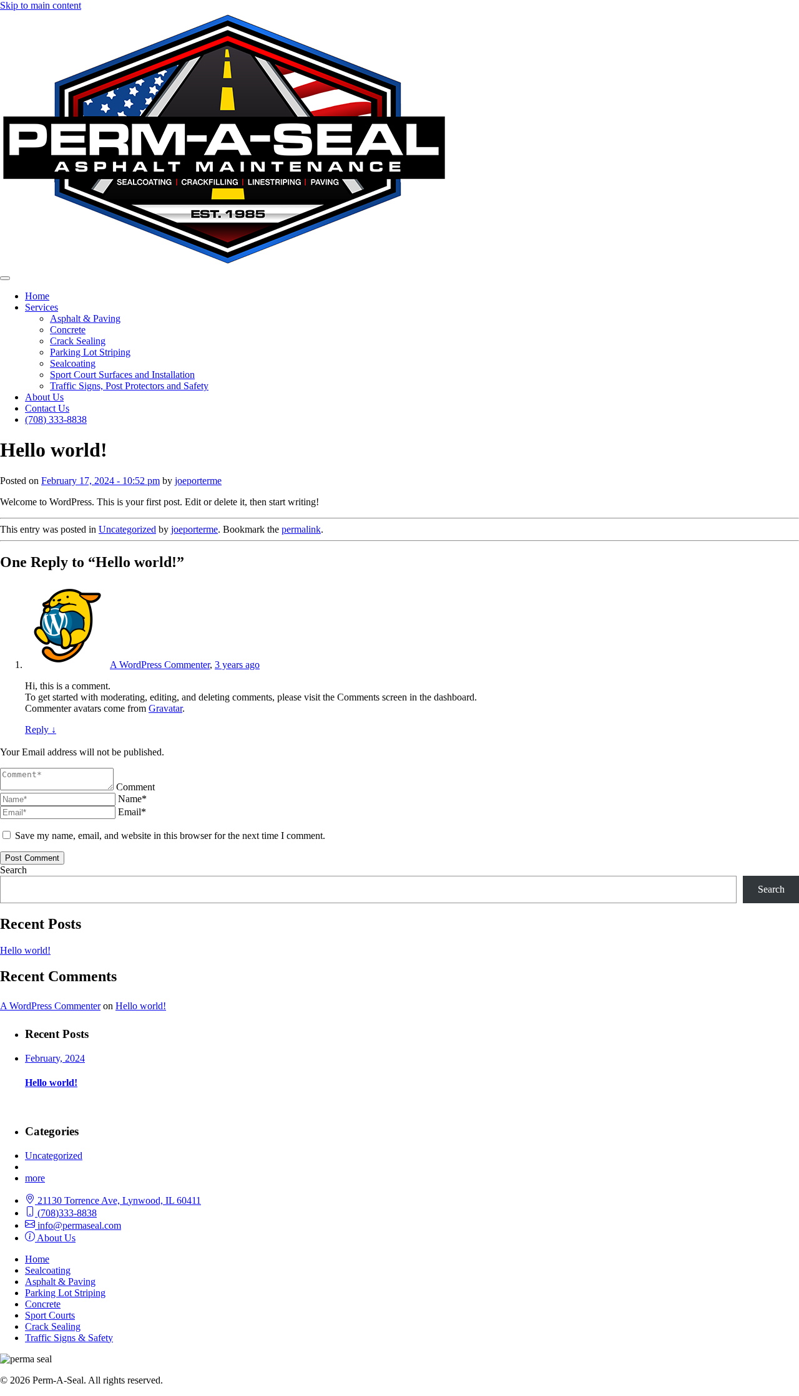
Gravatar (165, 708)
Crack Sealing (77, 341)
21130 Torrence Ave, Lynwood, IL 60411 (118, 1200)
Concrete (68, 329)
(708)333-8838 (66, 1213)
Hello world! (25, 950)
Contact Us (47, 408)
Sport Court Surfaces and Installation (122, 374)
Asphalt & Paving (85, 318)
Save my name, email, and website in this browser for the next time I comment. (170, 835)
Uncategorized (127, 529)
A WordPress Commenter (160, 664)
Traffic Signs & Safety (69, 1337)
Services (41, 307)
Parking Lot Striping (90, 352)
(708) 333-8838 (56, 419)
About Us (44, 397)
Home (37, 296)
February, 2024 (55, 1058)
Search (13, 870)
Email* (132, 812)
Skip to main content (40, 5)
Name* (132, 798)
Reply (40, 729)
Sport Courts (50, 1315)
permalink (301, 529)
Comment (135, 787)
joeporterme (198, 480)
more (35, 1178)
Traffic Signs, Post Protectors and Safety (129, 386)
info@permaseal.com (78, 1225)
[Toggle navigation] (5, 278)
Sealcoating (73, 363)
